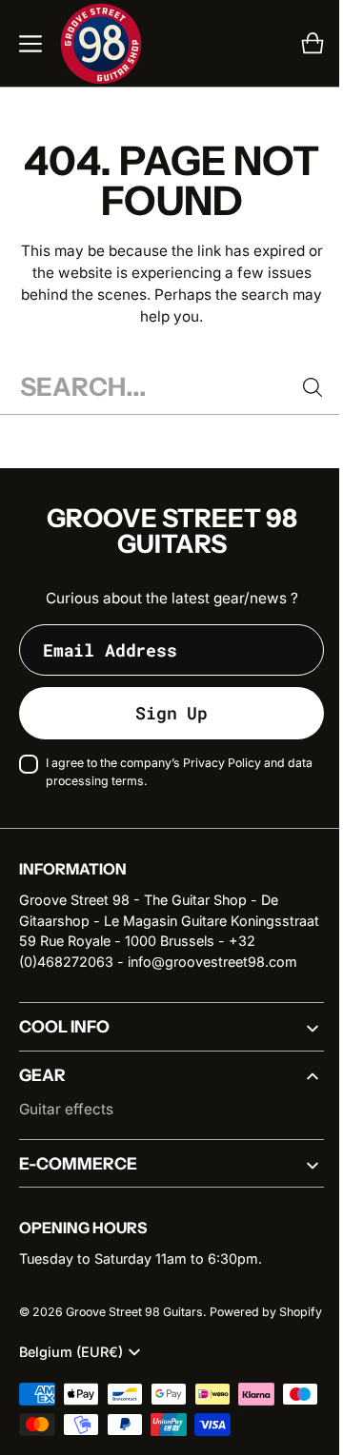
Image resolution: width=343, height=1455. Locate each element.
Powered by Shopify (75, 1354)
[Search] (298, 387)
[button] (30, 44)
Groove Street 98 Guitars (134, 1333)
